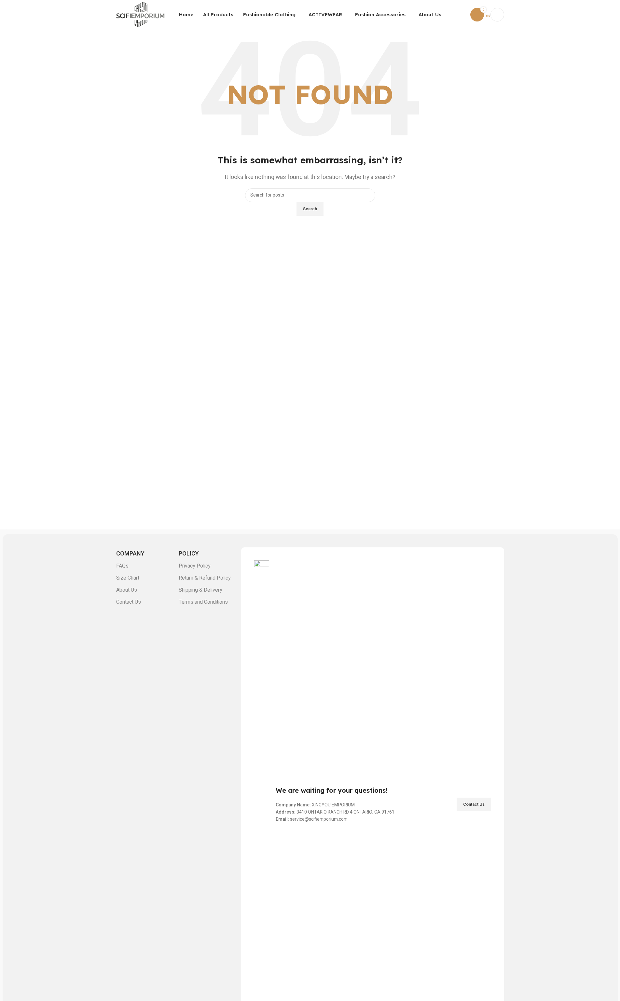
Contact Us (128, 602)
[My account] (497, 14)
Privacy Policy (195, 566)
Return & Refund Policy (205, 578)
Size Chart (127, 578)
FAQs (122, 566)
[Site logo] (140, 14)
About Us (126, 590)
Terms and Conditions (203, 602)
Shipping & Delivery (200, 590)
